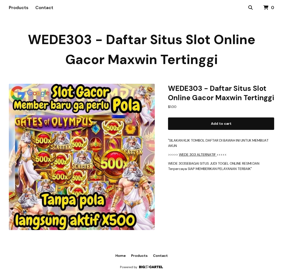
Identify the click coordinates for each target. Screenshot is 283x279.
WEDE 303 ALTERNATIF (198, 154)
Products (18, 7)
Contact (44, 7)
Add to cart (221, 123)
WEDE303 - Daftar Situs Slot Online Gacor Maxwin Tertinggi (141, 49)
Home (120, 255)
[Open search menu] (250, 8)
